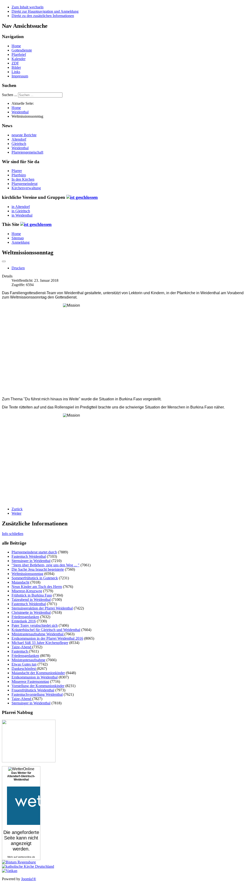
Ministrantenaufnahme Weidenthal (38, 634)
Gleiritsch (19, 144)
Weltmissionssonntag (27, 574)
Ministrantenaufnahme (28, 660)
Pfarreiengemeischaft (27, 152)
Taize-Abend (22, 647)
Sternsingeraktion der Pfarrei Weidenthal (42, 608)
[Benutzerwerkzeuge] (4, 261)
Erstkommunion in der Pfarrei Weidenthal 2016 (47, 638)
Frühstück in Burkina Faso (32, 595)
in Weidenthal (22, 215)
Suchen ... (9, 95)
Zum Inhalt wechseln (27, 7)
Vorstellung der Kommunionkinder (38, 686)
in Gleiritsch (21, 211)
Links (16, 72)
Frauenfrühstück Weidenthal (33, 690)
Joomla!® (28, 879)
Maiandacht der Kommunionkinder (38, 673)
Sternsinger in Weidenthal (31, 561)
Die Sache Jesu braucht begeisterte (38, 569)
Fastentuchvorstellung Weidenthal (37, 694)
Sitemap (18, 238)
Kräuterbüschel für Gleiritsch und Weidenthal (46, 630)
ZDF (15, 63)
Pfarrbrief (19, 54)
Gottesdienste (22, 50)
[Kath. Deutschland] (28, 866)
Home (16, 46)
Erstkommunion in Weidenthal (35, 677)
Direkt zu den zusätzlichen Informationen (43, 16)
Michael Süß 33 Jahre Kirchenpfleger (40, 643)
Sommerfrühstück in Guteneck (35, 578)
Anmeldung (21, 242)
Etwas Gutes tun (24, 664)
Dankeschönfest (24, 669)
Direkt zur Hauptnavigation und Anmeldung (45, 11)
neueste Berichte (24, 135)
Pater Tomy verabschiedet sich (35, 625)
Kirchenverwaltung (26, 188)
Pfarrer (17, 171)
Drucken (18, 268)
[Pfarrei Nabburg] (28, 761)
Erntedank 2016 (24, 621)
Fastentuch (20, 651)
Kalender (18, 59)
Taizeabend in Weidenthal (31, 600)
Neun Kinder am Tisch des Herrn (37, 587)
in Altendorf (21, 207)
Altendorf (19, 139)
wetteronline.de (26, 857)
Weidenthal (20, 148)
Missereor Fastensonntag (30, 681)
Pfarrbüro (19, 175)
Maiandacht (20, 582)
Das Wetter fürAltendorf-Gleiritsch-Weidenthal (21, 776)
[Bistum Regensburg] (19, 862)
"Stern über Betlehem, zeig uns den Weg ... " (46, 565)
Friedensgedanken (25, 617)
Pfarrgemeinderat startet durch (34, 552)
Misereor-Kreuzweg (27, 591)
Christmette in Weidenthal (31, 612)
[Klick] (82, 197)
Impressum (20, 76)
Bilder (16, 67)
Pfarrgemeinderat (24, 184)
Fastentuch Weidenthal (29, 556)
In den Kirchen (23, 179)
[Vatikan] (9, 871)
